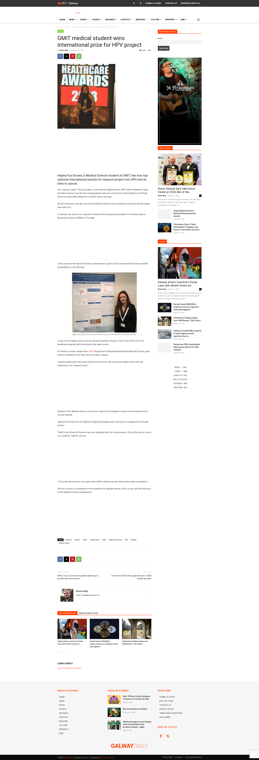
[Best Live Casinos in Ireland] (114, 712)
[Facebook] (134, 3)
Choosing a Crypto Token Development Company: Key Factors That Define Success (186, 227)
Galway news (94, 540)
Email (160, 38)
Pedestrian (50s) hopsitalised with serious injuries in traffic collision (186, 347)
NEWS (67, 27)
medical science (64, 543)
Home (59, 27)
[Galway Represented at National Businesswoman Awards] (164, 214)
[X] (141, 3)
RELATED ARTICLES (67, 613)
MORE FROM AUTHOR (88, 613)
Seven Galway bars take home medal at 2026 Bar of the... (176, 190)
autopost (68, 540)
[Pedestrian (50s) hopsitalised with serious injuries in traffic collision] (164, 347)
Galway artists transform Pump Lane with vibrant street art (177, 284)
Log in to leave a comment (69, 668)
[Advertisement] (104, 151)
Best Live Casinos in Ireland (135, 709)
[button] (198, 19)
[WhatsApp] (78, 56)
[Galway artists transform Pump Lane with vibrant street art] (72, 629)
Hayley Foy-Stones (115, 540)
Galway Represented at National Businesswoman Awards (184, 213)
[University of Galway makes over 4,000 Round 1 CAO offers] (136, 629)
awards (77, 540)
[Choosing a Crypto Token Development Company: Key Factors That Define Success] (164, 227)
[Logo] (79, 13)
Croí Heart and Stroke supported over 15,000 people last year (131, 577)
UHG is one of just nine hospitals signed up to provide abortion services (77, 577)
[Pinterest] (72, 56)
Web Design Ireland (106, 757)
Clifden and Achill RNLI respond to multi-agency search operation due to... (187, 333)
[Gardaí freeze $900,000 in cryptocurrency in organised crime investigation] (104, 629)
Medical (133, 540)
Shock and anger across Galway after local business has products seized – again (137, 724)
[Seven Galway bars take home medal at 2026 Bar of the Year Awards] (180, 169)
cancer (85, 540)
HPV (126, 540)
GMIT (90, 351)
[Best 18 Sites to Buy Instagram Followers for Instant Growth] (114, 699)
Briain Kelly (64, 50)
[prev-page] (59, 652)
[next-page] (63, 652)
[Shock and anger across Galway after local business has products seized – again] (114, 725)
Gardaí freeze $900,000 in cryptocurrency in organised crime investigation (104, 644)
